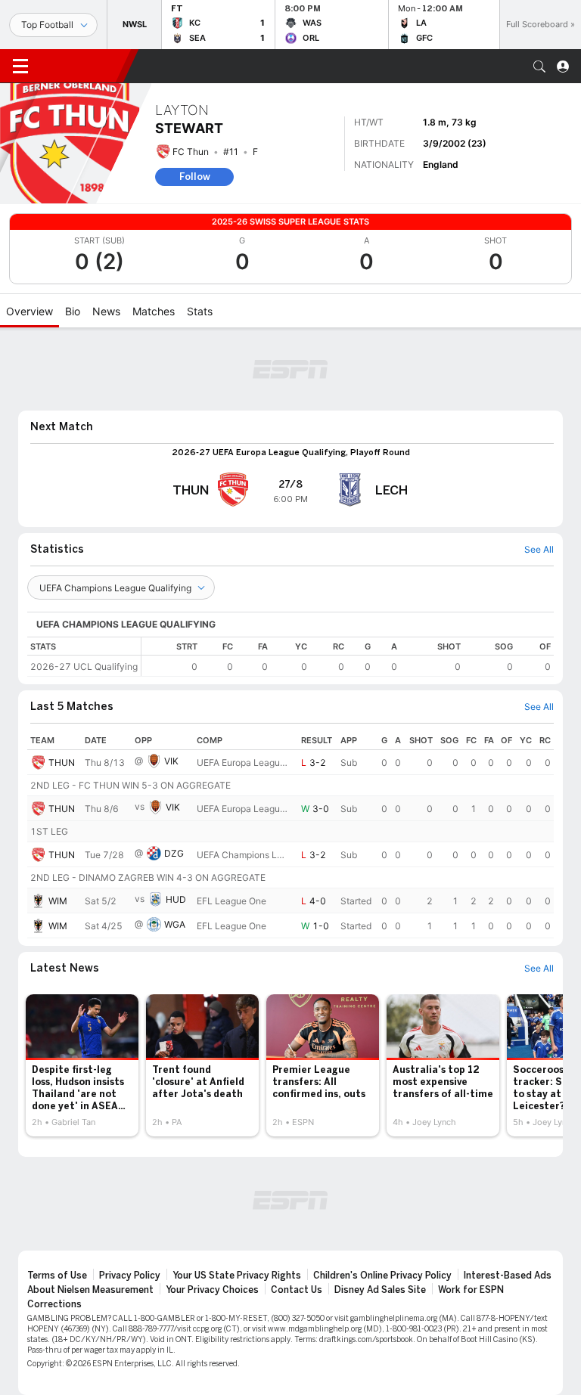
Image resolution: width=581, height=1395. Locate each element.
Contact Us (296, 1290)
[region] (347, 657)
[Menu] (20, 66)
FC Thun (190, 151)
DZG (174, 853)
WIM (57, 901)
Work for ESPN (471, 1290)
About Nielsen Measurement (90, 1290)
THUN (61, 762)
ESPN (82, 65)
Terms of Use (57, 1275)
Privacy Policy (129, 1275)
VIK (171, 761)
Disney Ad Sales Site (380, 1290)
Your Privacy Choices (212, 1290)
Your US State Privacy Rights (236, 1275)
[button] (539, 66)
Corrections (54, 1304)
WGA (174, 924)
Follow (194, 176)
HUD (176, 899)
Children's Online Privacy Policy (382, 1275)
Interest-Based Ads (507, 1275)
